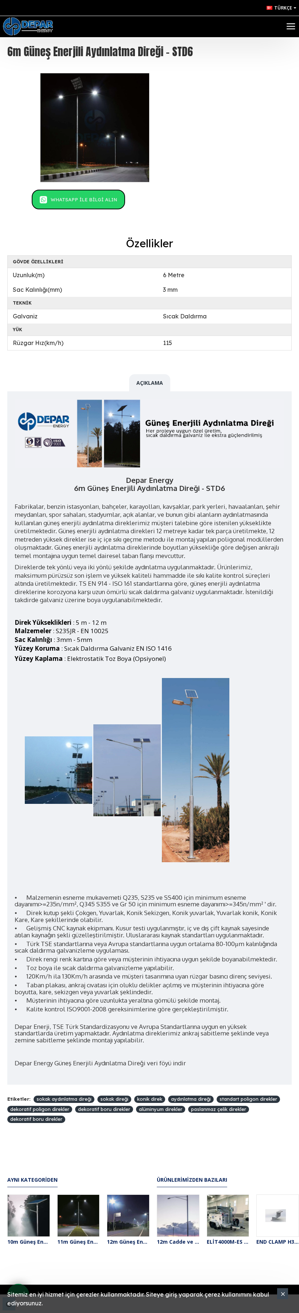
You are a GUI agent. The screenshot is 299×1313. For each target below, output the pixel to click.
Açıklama (149, 382)
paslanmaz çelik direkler (218, 1109)
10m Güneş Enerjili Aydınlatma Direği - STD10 (28, 1242)
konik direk (149, 1099)
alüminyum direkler (160, 1109)
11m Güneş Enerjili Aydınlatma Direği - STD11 (78, 1242)
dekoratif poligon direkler (39, 1109)
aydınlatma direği (191, 1099)
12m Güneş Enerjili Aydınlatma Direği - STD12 (128, 1242)
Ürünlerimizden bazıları (192, 1180)
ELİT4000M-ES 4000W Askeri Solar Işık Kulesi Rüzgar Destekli (228, 1242)
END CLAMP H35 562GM (277, 1242)
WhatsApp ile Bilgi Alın (84, 199)
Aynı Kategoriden (32, 1180)
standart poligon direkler (248, 1099)
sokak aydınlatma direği (64, 1099)
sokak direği (114, 1099)
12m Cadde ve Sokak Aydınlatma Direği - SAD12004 (178, 1242)
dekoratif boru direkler (104, 1109)
